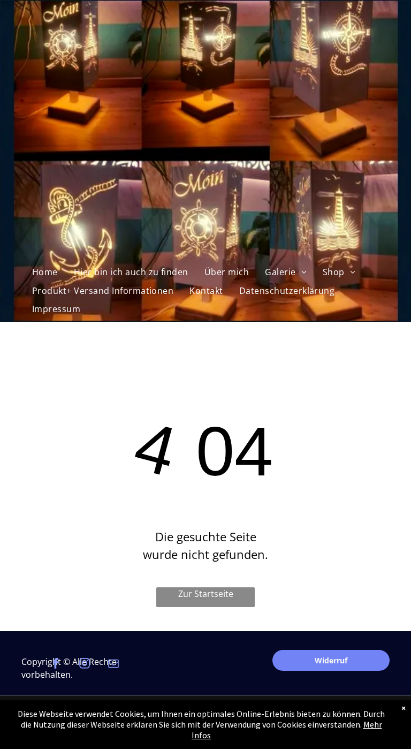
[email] (113, 664)
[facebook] (56, 664)
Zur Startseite (205, 594)
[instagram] (85, 664)
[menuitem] (45, 272)
